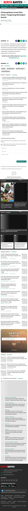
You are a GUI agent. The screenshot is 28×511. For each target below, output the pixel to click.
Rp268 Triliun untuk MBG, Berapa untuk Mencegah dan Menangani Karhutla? (14, 438)
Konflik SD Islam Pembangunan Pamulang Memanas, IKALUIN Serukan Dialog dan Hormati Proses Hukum (15, 445)
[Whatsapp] (7, 480)
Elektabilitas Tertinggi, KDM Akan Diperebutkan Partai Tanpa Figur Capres (9, 308)
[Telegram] (24, 41)
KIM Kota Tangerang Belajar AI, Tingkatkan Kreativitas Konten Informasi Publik (8, 285)
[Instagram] (12, 480)
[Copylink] (26, 41)
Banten (14, 9)
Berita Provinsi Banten (21, 68)
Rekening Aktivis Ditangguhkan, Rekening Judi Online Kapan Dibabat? (15, 426)
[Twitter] (19, 41)
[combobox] (14, 339)
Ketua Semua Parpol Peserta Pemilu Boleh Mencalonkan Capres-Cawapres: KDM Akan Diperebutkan (10, 315)
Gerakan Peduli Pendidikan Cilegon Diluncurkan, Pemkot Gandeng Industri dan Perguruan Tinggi (14, 78)
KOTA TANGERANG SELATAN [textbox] (8, 339)
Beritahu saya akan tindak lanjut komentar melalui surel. (14, 166)
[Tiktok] (16, 480)
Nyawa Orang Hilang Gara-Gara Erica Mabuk (13, 88)
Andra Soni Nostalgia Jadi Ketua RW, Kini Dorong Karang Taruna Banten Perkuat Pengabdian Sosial (14, 106)
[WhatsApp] (21, 41)
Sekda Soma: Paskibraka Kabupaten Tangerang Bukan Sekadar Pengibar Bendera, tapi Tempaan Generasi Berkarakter (14, 125)
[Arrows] (2, 192)
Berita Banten (10, 68)
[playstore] (12, 486)
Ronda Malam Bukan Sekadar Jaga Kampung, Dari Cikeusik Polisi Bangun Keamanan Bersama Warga (14, 118)
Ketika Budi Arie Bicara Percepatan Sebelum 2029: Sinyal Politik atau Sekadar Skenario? (14, 93)
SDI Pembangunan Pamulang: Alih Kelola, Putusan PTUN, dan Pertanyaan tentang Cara (15, 452)
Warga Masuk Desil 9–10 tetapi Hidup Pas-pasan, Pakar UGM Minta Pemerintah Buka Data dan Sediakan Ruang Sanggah (15, 459)
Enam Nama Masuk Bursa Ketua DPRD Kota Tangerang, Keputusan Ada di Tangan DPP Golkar (10, 278)
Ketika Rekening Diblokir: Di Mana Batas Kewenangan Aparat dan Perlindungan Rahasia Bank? (15, 406)
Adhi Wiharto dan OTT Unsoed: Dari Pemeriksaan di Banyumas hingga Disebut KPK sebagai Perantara (14, 99)
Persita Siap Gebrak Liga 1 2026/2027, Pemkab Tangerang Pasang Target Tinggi (21, 245)
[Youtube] (14, 480)
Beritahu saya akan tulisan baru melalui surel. (12, 168)
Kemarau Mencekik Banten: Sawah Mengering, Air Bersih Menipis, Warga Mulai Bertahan (14, 112)
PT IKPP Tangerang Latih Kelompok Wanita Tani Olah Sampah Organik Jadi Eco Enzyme (6, 206)
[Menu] (1, 2)
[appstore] (4, 486)
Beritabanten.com (5, 9)
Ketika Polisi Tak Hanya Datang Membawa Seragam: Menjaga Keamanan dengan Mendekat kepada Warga (14, 132)
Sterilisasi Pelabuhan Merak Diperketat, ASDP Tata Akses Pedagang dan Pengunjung (11, 293)
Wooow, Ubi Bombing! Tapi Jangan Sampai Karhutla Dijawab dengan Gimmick (13, 432)
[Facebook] (16, 41)
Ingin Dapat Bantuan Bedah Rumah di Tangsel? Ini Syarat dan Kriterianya (14, 83)
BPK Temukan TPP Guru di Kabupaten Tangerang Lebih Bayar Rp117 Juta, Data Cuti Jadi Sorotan (20, 205)
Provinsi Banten (5, 71)
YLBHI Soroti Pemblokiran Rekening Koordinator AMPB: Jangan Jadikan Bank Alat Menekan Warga (15, 420)
